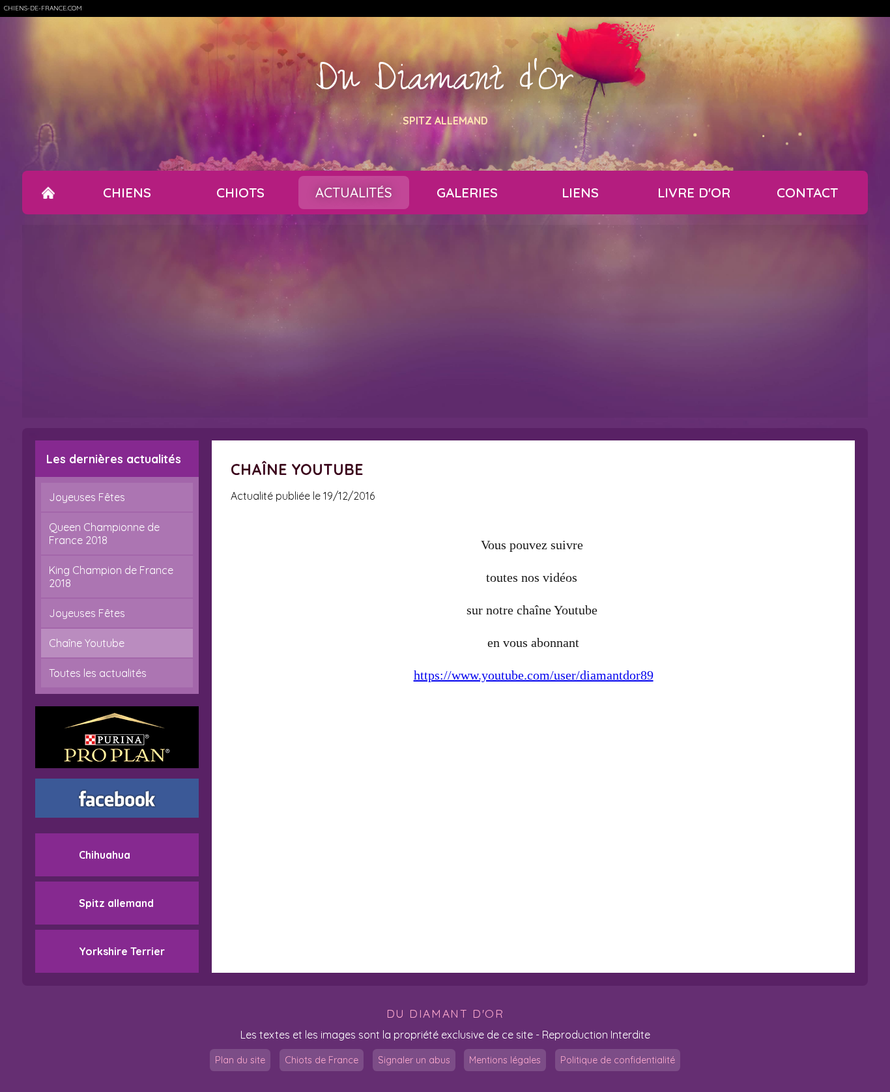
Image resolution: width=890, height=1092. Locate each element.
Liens (580, 192)
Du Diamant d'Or (445, 84)
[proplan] (117, 737)
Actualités (353, 192)
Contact (807, 192)
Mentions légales (505, 1060)
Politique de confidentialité (617, 1060)
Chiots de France (321, 1060)
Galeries (467, 192)
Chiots (240, 192)
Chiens (127, 192)
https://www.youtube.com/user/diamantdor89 (533, 675)
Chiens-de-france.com (43, 8)
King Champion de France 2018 (111, 577)
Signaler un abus (414, 1060)
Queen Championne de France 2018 (104, 534)
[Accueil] (48, 192)
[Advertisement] (445, 321)
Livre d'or (693, 192)
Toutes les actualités (98, 673)
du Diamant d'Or (445, 1013)
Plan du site (240, 1060)
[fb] (117, 798)
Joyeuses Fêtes (87, 497)
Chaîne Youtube (86, 643)
